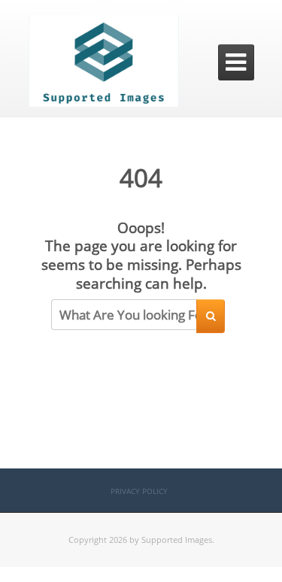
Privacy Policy (139, 491)
